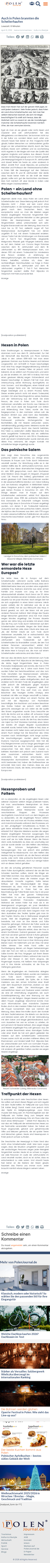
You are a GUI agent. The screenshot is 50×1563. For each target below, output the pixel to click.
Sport (4, 1546)
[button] (45, 4)
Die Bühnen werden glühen (19, 1409)
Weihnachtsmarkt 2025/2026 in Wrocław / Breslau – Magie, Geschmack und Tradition (20, 1496)
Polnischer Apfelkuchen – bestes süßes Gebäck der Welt (21, 1457)
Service (4, 1549)
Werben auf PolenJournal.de (31, 1547)
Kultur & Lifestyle (41, 30)
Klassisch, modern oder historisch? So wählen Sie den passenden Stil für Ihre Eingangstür (24, 1296)
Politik (4, 1543)
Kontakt (28, 1540)
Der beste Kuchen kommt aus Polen (21, 1451)
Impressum (29, 1534)
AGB (26, 1537)
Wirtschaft (6, 1540)
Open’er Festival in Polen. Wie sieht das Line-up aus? (25, 1414)
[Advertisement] (25, 305)
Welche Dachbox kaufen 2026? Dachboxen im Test (20, 1335)
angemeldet (16, 1245)
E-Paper (27, 1551)
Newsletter (29, 1554)
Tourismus (6, 1534)
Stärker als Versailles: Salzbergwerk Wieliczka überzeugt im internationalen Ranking (22, 1374)
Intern (26, 1543)
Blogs (4, 1552)
